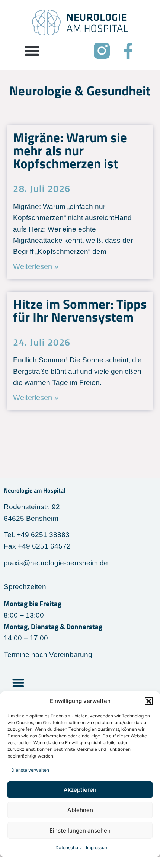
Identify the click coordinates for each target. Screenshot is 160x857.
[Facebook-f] (128, 50)
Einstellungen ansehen (80, 830)
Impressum (97, 847)
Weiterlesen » (35, 266)
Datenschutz (68, 847)
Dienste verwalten (30, 770)
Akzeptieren (80, 789)
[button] (149, 701)
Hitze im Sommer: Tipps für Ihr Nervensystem (80, 310)
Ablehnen (80, 810)
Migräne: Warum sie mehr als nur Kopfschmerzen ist (70, 150)
